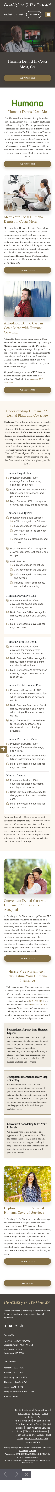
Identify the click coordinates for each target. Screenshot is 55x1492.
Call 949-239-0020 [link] (27, 77)
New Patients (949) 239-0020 (17, 1341)
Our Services (27, 1283)
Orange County (42, 1410)
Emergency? (24, 1413)
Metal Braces (36, 1424)
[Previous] (5, 1474)
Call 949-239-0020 (27, 164)
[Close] (26, 1474)
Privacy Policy (10, 1447)
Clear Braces (21, 1424)
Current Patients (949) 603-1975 (18, 1344)
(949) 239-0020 (36, 1001)
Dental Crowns (33, 1442)
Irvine (19, 1431)
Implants (36, 1413)
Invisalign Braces (42, 1420)
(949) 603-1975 (37, 1004)
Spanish (18, 14)
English (8, 14)
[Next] (16, 1474)
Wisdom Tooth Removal (35, 1431)
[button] (3, 749)
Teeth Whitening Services (37, 1427)
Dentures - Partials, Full (36, 1438)
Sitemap (32, 1450)
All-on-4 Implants (23, 1420)
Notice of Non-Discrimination (29, 1447)
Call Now (33, 14)
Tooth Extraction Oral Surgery (29, 1435)
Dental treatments (24, 1410)
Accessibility (10, 1453)
